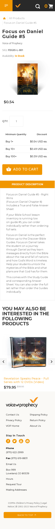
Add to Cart (25, 169)
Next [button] (51, 361)
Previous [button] (3, 361)
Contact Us (12, 414)
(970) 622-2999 (15, 452)
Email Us (11, 464)
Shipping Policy (39, 414)
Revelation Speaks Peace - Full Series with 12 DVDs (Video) (26, 380)
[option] (27, 79)
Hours (9, 478)
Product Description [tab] (27, 184)
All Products (16, 18)
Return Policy (37, 420)
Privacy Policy (14, 420)
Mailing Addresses (16, 489)
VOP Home (12, 425)
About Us (35, 425)
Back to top (26, 515)
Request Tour (14, 484)
